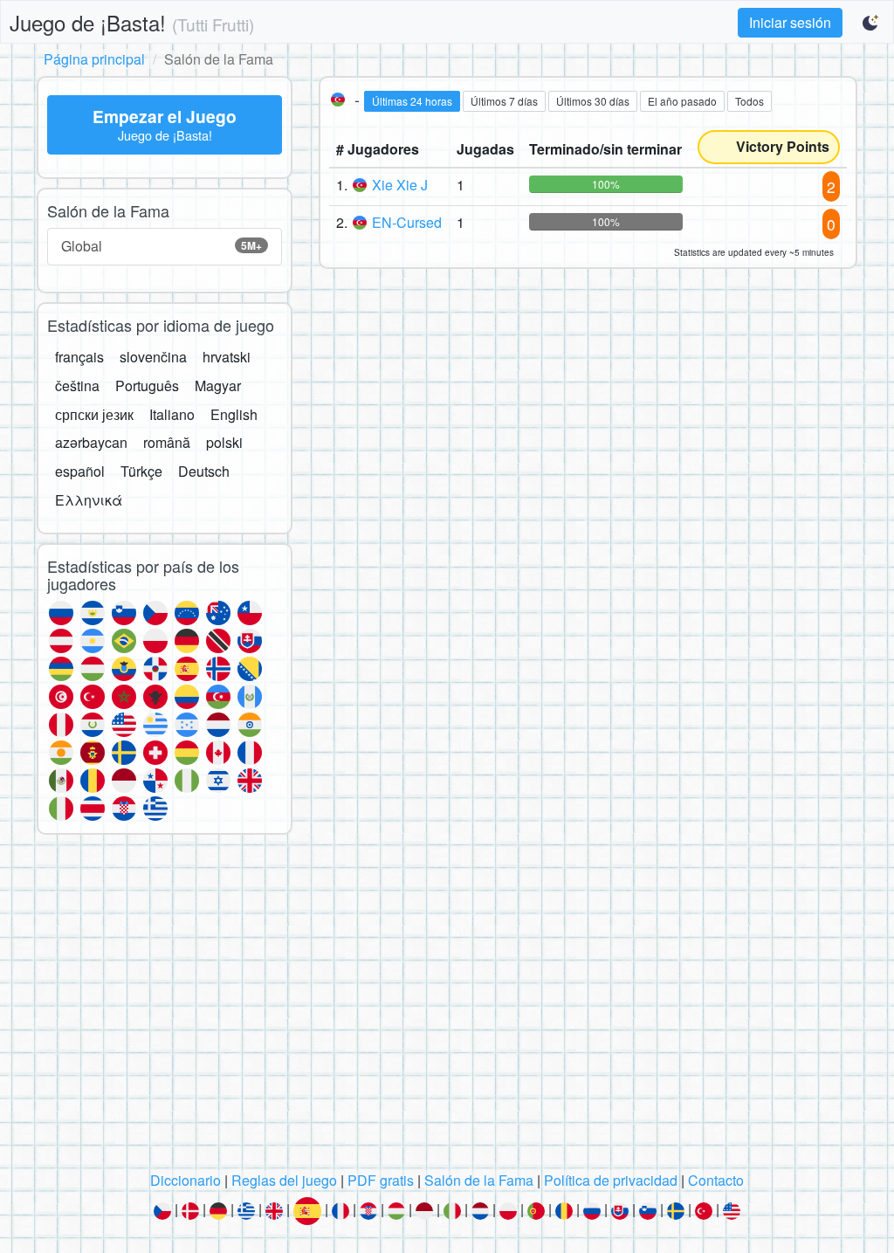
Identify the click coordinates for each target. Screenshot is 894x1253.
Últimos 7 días (504, 100)
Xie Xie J (400, 185)
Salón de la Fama (478, 1180)
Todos (749, 100)
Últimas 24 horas (412, 100)
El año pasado (682, 100)
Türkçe (141, 471)
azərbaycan (91, 442)
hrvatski (227, 357)
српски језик (94, 414)
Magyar (218, 385)
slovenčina (153, 357)
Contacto (716, 1180)
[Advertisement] (447, 1007)
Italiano (172, 414)
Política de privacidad (610, 1180)
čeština (77, 385)
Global (161, 246)
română (166, 442)
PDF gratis (380, 1180)
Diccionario (185, 1180)
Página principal (94, 59)
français (79, 357)
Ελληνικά (88, 500)
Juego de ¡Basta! (132, 22)
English (234, 414)
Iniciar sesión (790, 22)
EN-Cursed (407, 222)
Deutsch (204, 471)
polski (224, 442)
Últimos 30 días (592, 100)
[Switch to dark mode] (871, 23)
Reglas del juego (284, 1180)
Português (147, 385)
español (80, 471)
